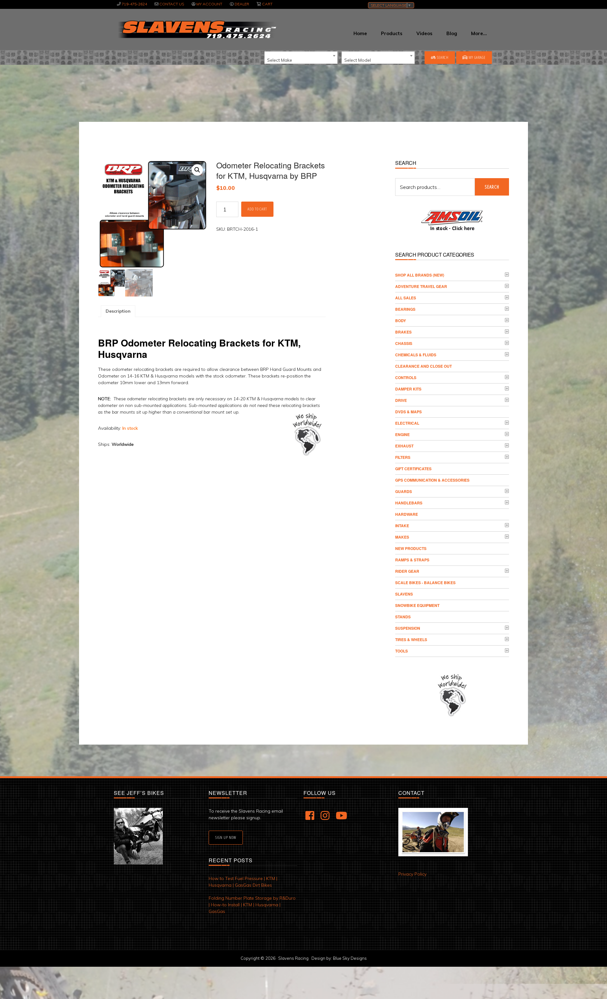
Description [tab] (118, 311)
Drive (401, 400)
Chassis (403, 343)
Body (400, 320)
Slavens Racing (196, 29)
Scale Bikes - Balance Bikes (425, 582)
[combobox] (301, 57)
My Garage (477, 57)
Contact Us (171, 4)
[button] (197, 170)
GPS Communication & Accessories (432, 480)
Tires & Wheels (411, 639)
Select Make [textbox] (279, 60)
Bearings (405, 309)
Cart (267, 4)
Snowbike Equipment (417, 605)
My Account (209, 4)
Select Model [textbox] (357, 60)
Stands (403, 617)
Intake (402, 525)
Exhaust (404, 446)
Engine (402, 434)
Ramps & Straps (412, 560)
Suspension (407, 628)
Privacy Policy (412, 874)
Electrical (407, 423)
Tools (401, 651)
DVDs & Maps (408, 412)
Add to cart (257, 209)
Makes (402, 537)
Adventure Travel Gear (421, 286)
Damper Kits (408, 389)
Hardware (406, 514)
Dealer (242, 4)
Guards (403, 491)
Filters (402, 457)
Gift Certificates (413, 468)
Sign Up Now (225, 837)
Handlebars (408, 503)
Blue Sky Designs (350, 958)
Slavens (404, 594)
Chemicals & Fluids (415, 355)
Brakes (403, 332)
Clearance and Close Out (423, 366)
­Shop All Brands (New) (419, 275)
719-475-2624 (134, 4)
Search (442, 57)
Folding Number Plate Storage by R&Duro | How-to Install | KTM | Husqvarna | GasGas (252, 904)
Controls (405, 377)
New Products (410, 548)
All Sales (405, 298)
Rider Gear (407, 571)
